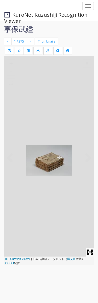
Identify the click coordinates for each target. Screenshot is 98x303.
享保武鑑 (18, 29)
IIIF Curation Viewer (17, 259)
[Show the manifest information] (57, 51)
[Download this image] (37, 51)
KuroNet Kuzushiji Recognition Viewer (46, 15)
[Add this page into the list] (19, 51)
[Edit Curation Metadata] (9, 51)
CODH (9, 263)
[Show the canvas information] (47, 51)
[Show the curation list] (28, 51)
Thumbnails (46, 41)
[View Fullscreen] (11, 83)
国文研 (71, 259)
